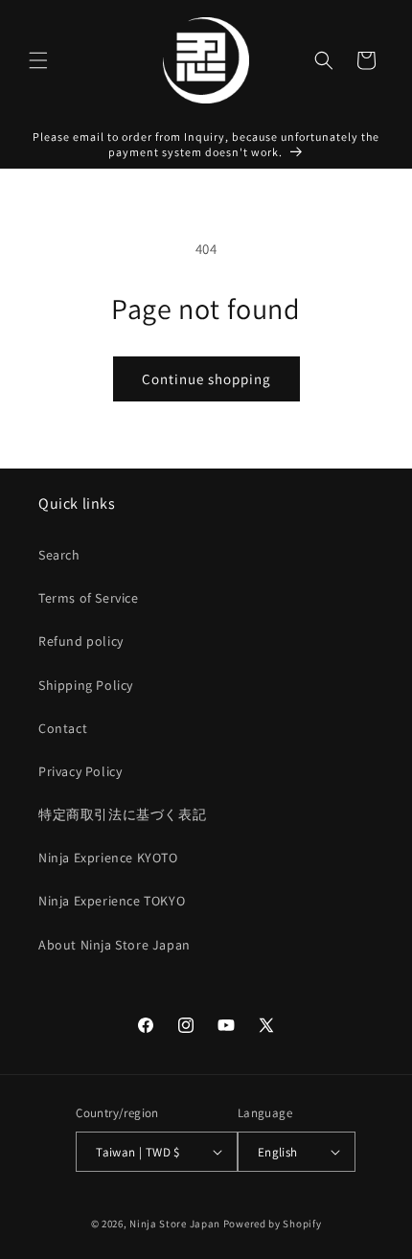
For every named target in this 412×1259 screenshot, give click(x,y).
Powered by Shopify (272, 1223)
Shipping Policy (85, 685)
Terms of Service (88, 598)
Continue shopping (206, 379)
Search (59, 554)
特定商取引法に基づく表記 (122, 814)
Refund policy (81, 641)
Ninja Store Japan (174, 1223)
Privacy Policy (80, 771)
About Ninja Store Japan (114, 944)
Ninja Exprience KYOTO (108, 857)
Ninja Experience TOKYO (111, 900)
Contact (62, 728)
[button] (38, 60)
